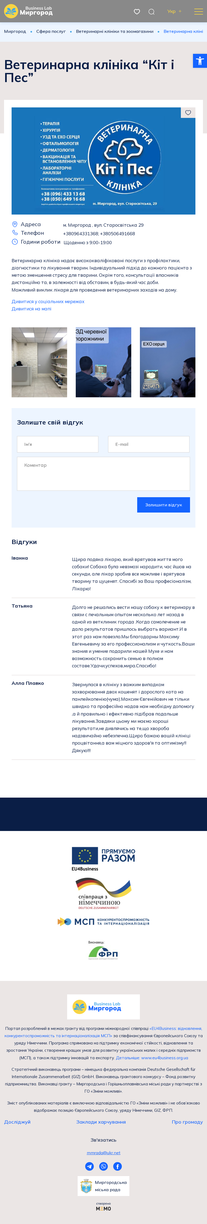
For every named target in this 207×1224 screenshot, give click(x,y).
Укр (171, 11)
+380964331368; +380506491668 (99, 233)
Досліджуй (17, 1122)
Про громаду (187, 1122)
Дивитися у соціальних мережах (48, 301)
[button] (200, 61)
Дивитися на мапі (31, 308)
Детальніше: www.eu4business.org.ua (152, 1057)
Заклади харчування (101, 1122)
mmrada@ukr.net (103, 1152)
